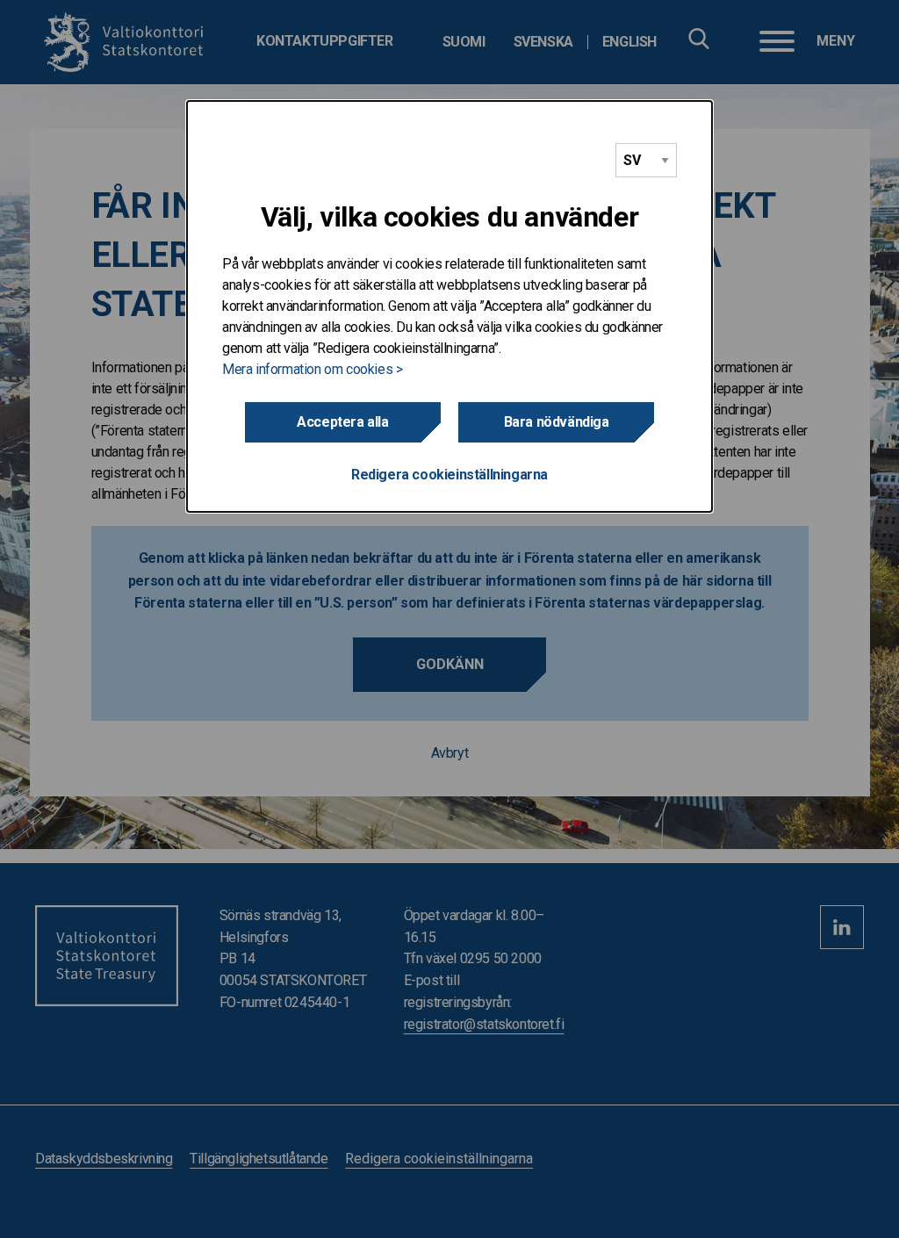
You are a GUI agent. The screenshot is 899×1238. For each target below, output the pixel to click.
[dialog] (449, 306)
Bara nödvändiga (556, 422)
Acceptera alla (342, 422)
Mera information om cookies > (312, 369)
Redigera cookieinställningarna (449, 474)
